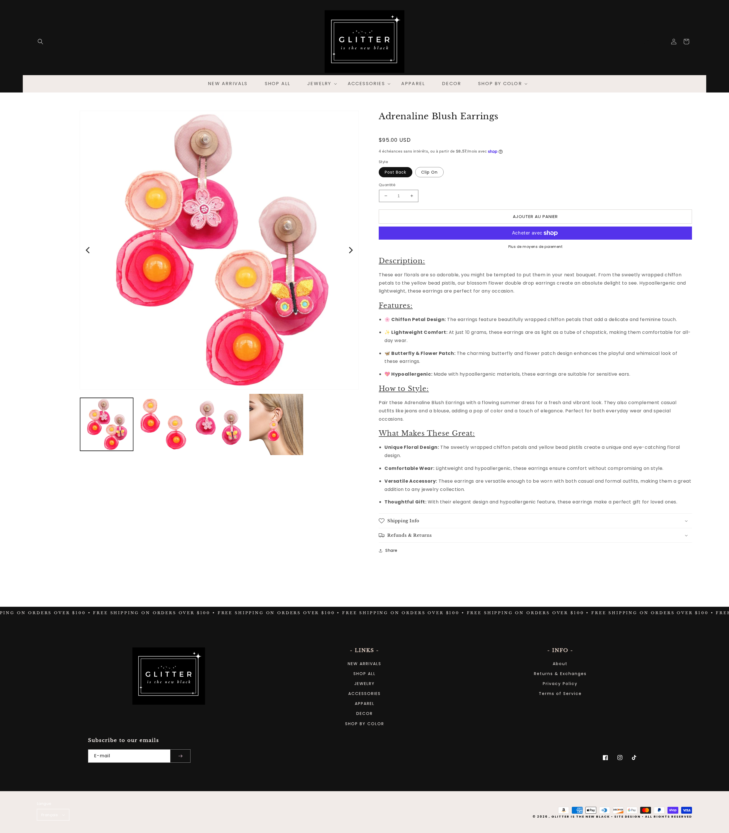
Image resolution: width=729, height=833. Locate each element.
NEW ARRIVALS (364, 664)
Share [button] (391, 550)
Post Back (395, 172)
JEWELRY (364, 683)
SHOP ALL (364, 673)
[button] (40, 41)
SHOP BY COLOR (364, 724)
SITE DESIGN (627, 816)
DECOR (364, 713)
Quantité (387, 185)
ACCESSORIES (364, 693)
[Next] (350, 250)
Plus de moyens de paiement (535, 246)
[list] (219, 250)
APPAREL (364, 703)
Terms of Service (560, 693)
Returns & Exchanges (560, 673)
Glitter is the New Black (580, 816)
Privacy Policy (560, 683)
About (560, 664)
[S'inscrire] (180, 756)
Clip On (429, 172)
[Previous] (88, 250)
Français (49, 815)
